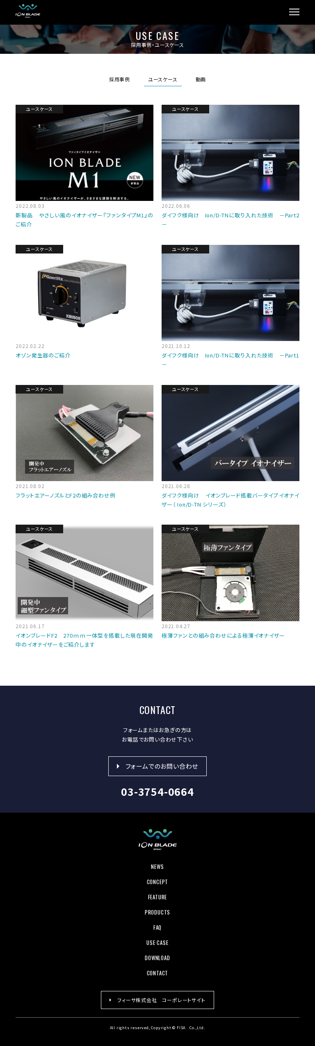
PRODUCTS (157, 912)
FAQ (157, 927)
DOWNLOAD (157, 958)
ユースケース (163, 79)
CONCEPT (158, 882)
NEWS (157, 866)
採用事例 (119, 79)
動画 (201, 79)
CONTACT (158, 973)
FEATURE (157, 897)
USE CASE (157, 942)
